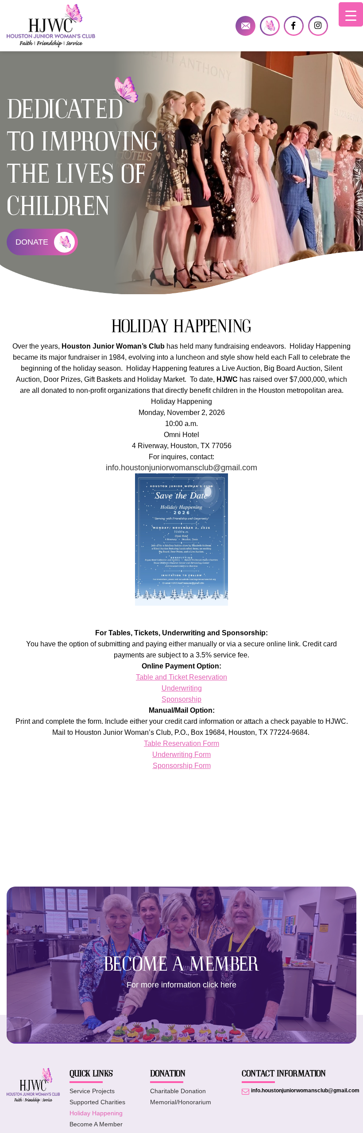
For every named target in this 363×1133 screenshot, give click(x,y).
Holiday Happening (96, 1113)
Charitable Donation (178, 1091)
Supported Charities (97, 1102)
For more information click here (181, 984)
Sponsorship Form (182, 765)
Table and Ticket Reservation (181, 677)
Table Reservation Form (181, 743)
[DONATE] (270, 26)
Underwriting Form (181, 754)
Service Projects (92, 1091)
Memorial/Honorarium (180, 1102)
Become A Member (96, 1124)
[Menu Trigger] (351, 14)
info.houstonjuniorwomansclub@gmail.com (245, 26)
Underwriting (182, 688)
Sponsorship (181, 699)
